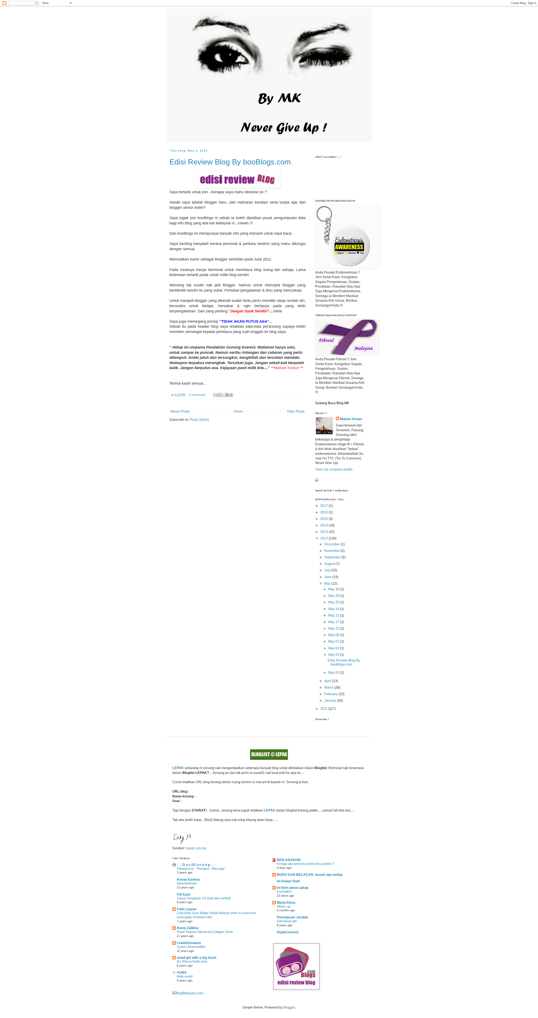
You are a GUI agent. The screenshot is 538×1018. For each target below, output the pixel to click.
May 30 (334, 589)
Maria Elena (286, 902)
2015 (324, 519)
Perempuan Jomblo (292, 917)
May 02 (334, 672)
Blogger (289, 1007)
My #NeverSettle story (192, 961)
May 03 (334, 654)
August (330, 564)
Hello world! (185, 976)
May (327, 583)
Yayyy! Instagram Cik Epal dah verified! (204, 898)
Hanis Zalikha (187, 928)
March (329, 687)
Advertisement (187, 883)
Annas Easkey (188, 879)
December (332, 544)
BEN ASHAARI (289, 860)
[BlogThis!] (219, 395)
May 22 (334, 615)
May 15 (334, 628)
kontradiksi (284, 891)
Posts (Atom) (199, 419)
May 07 (334, 641)
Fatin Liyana (186, 909)
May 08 (334, 635)
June (328, 577)
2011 (324, 708)
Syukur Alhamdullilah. (191, 946)
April (328, 681)
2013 (324, 532)
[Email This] (215, 395)
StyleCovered (287, 932)
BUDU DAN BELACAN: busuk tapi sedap (310, 874)
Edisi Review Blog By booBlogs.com (230, 162)
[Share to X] (223, 395)
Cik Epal (183, 894)
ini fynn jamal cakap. (293, 887)
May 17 (334, 622)
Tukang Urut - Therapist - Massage (201, 868)
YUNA (182, 972)
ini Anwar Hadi (288, 881)
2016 (324, 512)
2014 (324, 525)
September (333, 557)
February (331, 694)
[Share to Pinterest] (231, 395)
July (327, 570)
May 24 (334, 609)
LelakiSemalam (189, 943)
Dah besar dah (287, 921)
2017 (324, 506)
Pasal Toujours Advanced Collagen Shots (205, 932)
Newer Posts (180, 411)
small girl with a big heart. (197, 957)
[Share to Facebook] (227, 395)
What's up (283, 906)
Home (238, 411)
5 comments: (198, 394)
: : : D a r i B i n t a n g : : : (196, 865)
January (330, 700)
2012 (324, 538)
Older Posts (296, 411)
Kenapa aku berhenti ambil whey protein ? (305, 863)
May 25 (334, 602)
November (332, 550)
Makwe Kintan (351, 419)
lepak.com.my (196, 848)
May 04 (334, 648)
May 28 (334, 595)
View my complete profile (334, 469)
